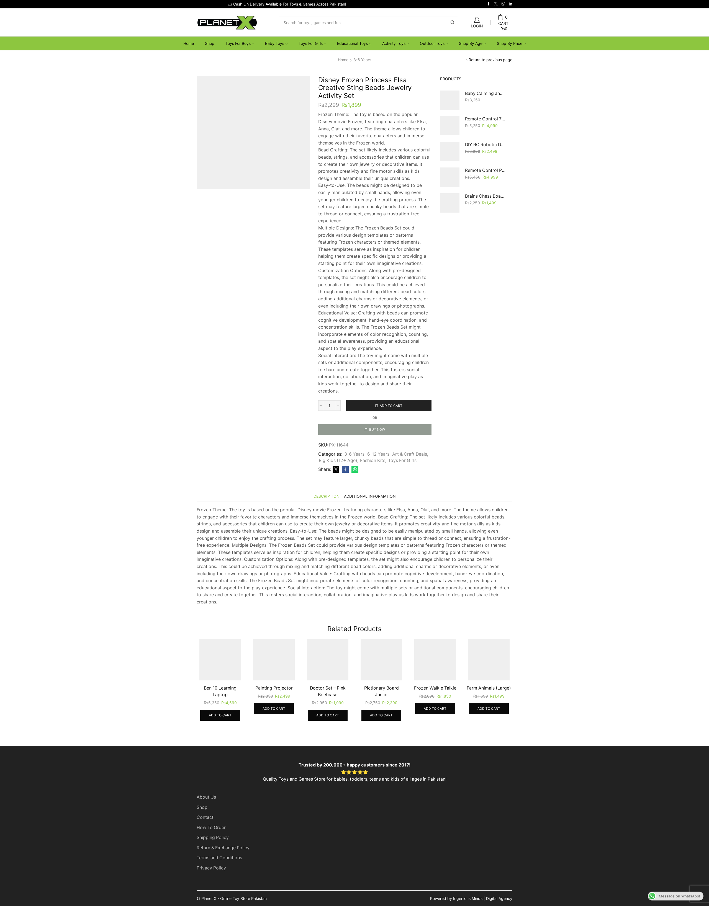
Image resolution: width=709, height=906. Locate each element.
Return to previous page (490, 59)
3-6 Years (362, 59)
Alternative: (328, 440)
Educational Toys (352, 43)
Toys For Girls (311, 43)
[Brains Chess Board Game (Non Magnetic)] (449, 203)
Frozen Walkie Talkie (436, 705)
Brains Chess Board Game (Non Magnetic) (485, 196)
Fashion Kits (372, 477)
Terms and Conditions (219, 874)
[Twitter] (496, 4)
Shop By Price (509, 43)
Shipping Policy (213, 854)
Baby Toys (274, 43)
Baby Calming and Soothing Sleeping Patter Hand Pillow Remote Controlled (485, 93)
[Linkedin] (510, 4)
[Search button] (452, 22)
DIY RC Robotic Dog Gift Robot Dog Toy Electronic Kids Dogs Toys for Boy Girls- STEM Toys (485, 144)
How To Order (211, 844)
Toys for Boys (238, 43)
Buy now (377, 429)
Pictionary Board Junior (381, 708)
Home (188, 43)
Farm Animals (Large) (490, 705)
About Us (206, 814)
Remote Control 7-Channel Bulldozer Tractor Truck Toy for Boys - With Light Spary (485, 119)
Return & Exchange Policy (223, 865)
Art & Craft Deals (409, 471)
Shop (209, 43)
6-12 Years (378, 471)
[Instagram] (503, 4)
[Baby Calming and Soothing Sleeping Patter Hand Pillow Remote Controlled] (449, 100)
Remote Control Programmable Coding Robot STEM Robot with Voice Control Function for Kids (485, 170)
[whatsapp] (354, 486)
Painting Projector (273, 705)
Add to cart (391, 406)
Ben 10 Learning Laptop (219, 708)
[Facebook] (488, 4)
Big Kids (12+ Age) (338, 477)
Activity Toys (393, 43)
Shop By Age (470, 43)
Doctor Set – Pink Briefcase (327, 708)
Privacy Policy (211, 885)
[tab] (326, 513)
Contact (205, 834)
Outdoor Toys (432, 43)
